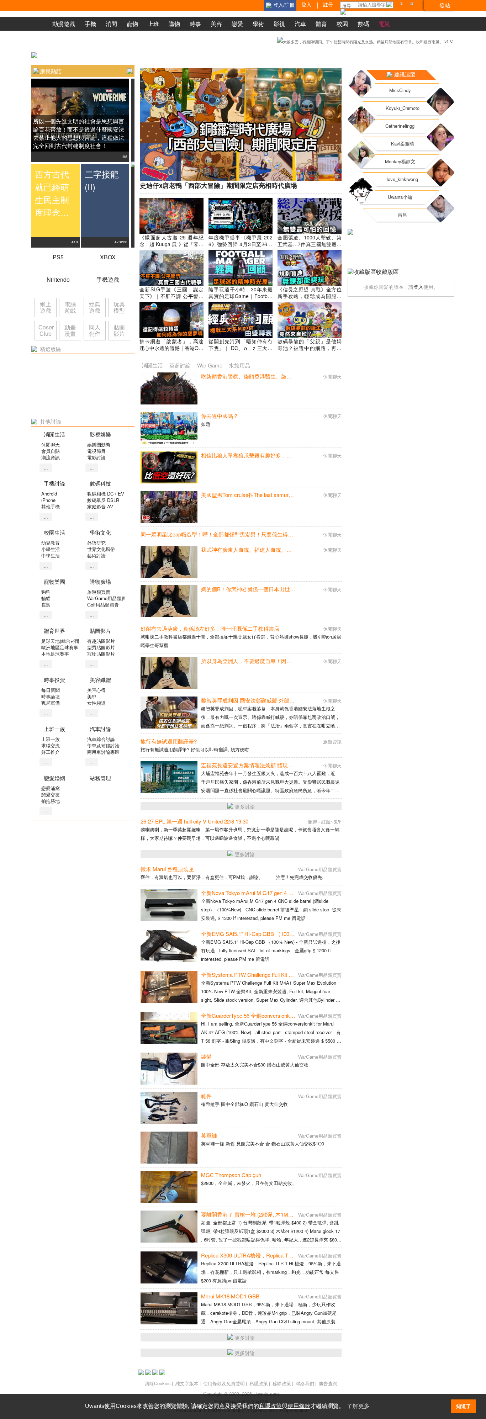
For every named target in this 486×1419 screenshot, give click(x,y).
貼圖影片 (119, 330)
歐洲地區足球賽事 (59, 647)
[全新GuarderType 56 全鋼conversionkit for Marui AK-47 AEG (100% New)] (169, 1028)
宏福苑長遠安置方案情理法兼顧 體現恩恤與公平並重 (263, 765)
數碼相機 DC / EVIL (107, 493)
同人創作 (94, 330)
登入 (418, 286)
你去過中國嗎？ (219, 415)
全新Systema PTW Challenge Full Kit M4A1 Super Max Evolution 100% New (290, 974)
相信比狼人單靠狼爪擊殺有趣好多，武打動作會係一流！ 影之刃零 (279, 455)
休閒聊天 (50, 444)
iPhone (48, 500)
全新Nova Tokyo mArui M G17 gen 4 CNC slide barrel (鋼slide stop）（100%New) (297, 892)
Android (49, 493)
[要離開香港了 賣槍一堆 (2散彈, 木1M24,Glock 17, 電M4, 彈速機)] (169, 1227)
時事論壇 (50, 696)
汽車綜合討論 (101, 739)
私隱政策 (258, 1383)
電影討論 (96, 457)
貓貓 (46, 598)
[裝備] (169, 1069)
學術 (258, 24)
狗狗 (46, 591)
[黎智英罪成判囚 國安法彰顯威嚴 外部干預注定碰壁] (169, 713)
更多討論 (245, 806)
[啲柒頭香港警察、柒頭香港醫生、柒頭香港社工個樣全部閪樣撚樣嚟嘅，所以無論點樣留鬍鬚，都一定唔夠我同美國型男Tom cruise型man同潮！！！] (169, 388)
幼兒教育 (50, 542)
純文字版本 (187, 1383)
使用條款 (298, 1406)
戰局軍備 (50, 702)
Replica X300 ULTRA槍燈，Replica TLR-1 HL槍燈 (259, 1255)
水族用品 (239, 365)
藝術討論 (96, 555)
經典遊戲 (94, 307)
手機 (90, 24)
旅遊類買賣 (98, 591)
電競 (384, 24)
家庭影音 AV (100, 506)
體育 (321, 24)
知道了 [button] (463, 1406)
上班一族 (50, 739)
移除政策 (282, 1383)
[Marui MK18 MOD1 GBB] (169, 1308)
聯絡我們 (305, 1383)
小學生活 (50, 549)
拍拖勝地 (50, 801)
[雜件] (169, 1108)
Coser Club (46, 330)
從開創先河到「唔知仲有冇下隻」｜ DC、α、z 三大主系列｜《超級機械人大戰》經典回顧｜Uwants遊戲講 (240, 351)
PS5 (58, 257)
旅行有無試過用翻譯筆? (169, 741)
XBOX (108, 257)
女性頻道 (96, 702)
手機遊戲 (107, 279)
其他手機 (50, 506)
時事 (195, 24)
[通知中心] (402, 5)
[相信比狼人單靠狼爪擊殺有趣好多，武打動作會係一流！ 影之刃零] (169, 467)
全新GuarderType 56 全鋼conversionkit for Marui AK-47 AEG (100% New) (287, 1015)
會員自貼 (50, 451)
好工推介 (50, 751)
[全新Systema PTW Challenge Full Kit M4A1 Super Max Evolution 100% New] (169, 987)
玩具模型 (119, 307)
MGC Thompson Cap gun (231, 1175)
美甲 (91, 696)
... (46, 467)
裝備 (206, 1056)
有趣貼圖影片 (101, 640)
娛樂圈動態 (98, 444)
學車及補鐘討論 (103, 745)
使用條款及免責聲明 (224, 1383)
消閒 (111, 24)
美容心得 (96, 690)
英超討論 (180, 365)
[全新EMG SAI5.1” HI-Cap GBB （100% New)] (169, 946)
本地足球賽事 (55, 653)
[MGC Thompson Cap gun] (169, 1187)
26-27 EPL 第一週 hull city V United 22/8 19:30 (194, 821)
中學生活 (50, 555)
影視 (279, 24)
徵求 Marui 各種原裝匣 (167, 869)
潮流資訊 (50, 457)
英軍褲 (209, 1135)
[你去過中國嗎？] (169, 428)
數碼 (363, 24)
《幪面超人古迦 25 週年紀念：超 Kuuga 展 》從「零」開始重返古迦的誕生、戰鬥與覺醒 (171, 247)
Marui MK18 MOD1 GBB (230, 1296)
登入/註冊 (284, 4)
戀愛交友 (50, 794)
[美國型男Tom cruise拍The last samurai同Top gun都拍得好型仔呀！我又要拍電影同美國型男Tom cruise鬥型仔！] (169, 507)
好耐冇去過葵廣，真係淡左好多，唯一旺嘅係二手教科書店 (210, 628)
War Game (209, 365)
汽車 (300, 24)
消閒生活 (152, 365)
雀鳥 (46, 604)
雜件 (206, 1096)
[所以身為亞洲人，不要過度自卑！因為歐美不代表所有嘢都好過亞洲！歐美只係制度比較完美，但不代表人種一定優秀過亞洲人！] (169, 673)
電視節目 (96, 451)
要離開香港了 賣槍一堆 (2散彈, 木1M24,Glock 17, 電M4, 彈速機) (277, 1214)
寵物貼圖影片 (101, 653)
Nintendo (58, 279)
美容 (216, 24)
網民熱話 (51, 71)
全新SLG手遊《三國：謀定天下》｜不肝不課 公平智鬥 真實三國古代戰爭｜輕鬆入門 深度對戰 (171, 299)
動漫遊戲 (63, 24)
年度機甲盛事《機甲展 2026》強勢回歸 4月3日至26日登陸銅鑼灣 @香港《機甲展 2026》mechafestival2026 (240, 247)
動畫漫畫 (70, 330)
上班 (153, 24)
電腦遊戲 (70, 307)
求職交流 (50, 745)
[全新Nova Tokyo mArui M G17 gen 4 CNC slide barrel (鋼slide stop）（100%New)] (169, 905)
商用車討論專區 (103, 751)
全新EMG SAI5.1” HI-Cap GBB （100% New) (254, 933)
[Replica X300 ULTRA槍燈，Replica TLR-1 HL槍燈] (169, 1267)
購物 (174, 24)
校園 (342, 24)
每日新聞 (50, 690)
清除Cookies (158, 1383)
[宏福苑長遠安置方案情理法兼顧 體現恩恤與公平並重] (169, 777)
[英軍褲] (169, 1148)
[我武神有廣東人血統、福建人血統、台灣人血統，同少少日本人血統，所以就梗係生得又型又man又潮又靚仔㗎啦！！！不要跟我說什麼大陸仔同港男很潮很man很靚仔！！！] (169, 562)
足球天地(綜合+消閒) (62, 640)
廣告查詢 (328, 1383)
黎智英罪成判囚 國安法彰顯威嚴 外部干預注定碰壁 (261, 700)
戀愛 (237, 24)
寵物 (132, 24)
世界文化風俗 (101, 549)
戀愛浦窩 (50, 788)
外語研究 (96, 542)
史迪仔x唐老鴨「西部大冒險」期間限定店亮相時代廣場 (218, 185)
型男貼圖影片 (101, 647)
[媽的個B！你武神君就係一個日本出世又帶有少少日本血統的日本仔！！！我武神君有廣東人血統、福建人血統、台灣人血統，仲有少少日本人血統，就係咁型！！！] (169, 601)
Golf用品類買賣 (103, 604)
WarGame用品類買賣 (109, 598)
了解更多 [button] (358, 1406)
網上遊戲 (45, 307)
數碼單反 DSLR (103, 500)
